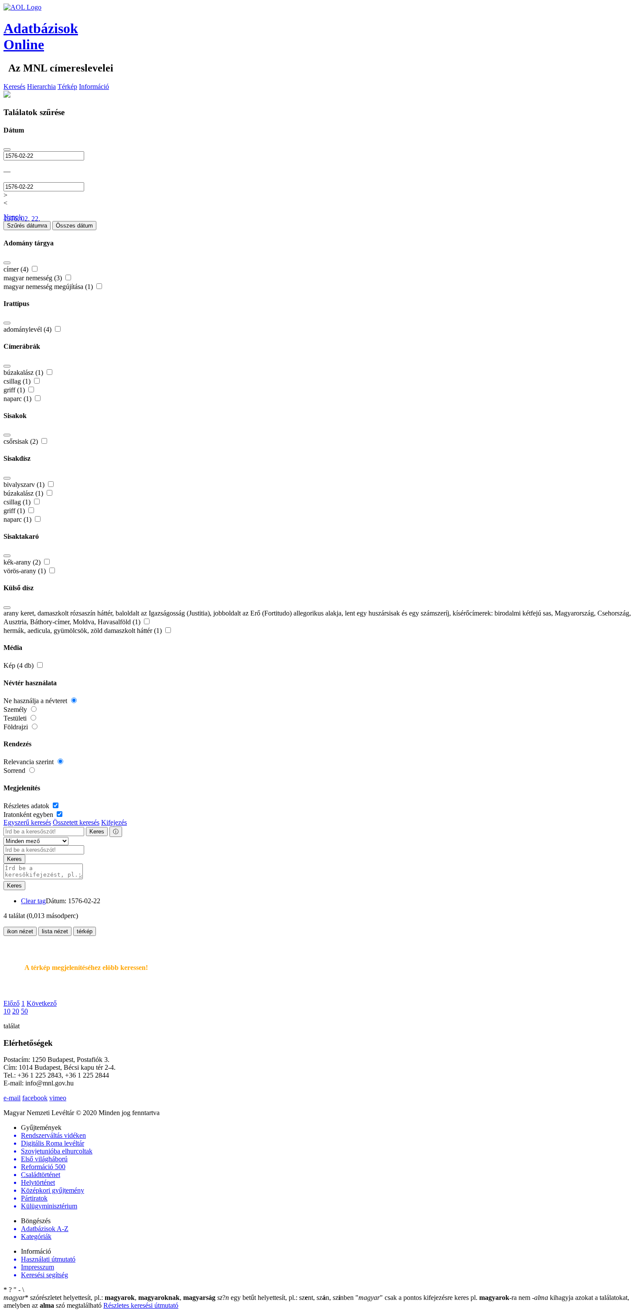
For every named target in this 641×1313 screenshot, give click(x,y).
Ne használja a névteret (36, 700)
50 (24, 1011)
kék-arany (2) (22, 562)
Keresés (14, 86)
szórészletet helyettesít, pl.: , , (109, 1297)
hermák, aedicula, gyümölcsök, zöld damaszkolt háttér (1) (83, 630)
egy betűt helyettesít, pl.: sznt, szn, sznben (286, 1297)
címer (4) (16, 269)
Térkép (67, 86)
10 (6, 1011)
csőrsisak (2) (21, 441)
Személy (16, 709)
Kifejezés (114, 822)
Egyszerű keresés (27, 822)
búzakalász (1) (24, 372)
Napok (12, 217)
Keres (96, 831)
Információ (94, 86)
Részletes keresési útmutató (140, 1305)
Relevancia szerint (29, 761)
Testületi (15, 718)
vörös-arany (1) (25, 571)
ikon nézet (20, 931)
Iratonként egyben (29, 814)
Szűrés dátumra (27, 225)
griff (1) (15, 390)
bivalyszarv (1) (24, 484)
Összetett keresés (76, 822)
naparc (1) (18, 398)
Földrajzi (16, 727)
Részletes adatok (27, 806)
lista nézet (55, 931)
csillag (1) (17, 381)
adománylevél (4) (28, 329)
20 (15, 1011)
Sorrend (15, 770)
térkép (84, 931)
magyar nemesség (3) (33, 278)
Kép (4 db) (19, 665)
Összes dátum (74, 225)
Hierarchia (41, 86)
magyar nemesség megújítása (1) (49, 286)
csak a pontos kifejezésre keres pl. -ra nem (443, 1297)
